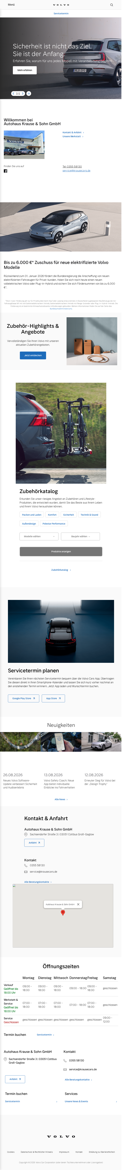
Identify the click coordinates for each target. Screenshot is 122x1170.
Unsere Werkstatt (72, 136)
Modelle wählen (32, 536)
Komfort (52, 514)
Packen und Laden (31, 514)
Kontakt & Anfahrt (72, 132)
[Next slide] (22, 93)
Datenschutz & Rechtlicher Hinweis (37, 1152)
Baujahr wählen (79, 536)
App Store (51, 698)
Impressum (64, 1152)
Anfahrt (33, 842)
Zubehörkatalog (59, 569)
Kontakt (79, 1152)
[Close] (78, 904)
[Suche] (111, 4)
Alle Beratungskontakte (36, 882)
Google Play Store (22, 698)
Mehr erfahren (24, 70)
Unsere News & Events (76, 1101)
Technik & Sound (89, 514)
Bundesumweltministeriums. (61, 309)
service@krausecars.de (76, 170)
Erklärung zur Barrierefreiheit (102, 1152)
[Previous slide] (13, 93)
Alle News (60, 799)
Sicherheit (68, 514)
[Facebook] (5, 171)
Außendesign (29, 523)
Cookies (10, 1152)
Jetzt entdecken (33, 355)
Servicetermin (59, 13)
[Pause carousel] (28, 93)
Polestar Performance (54, 523)
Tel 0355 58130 (72, 166)
